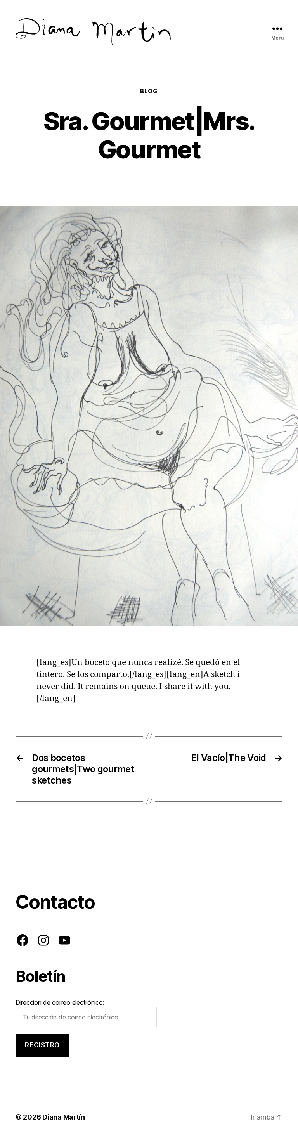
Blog (149, 91)
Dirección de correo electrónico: (60, 1002)
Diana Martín (63, 1117)
